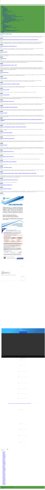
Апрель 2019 (4, 482)
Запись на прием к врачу (4, 72)
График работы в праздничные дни (6, 184)
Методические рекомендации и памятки (7, 21)
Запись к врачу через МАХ (4, 89)
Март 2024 (4, 467)
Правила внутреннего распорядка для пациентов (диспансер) (9, 15)
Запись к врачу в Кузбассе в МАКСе (6, 132)
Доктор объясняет (3, 58)
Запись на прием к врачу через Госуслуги (7, 101)
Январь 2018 (4, 484)
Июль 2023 (4, 471)
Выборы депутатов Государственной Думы (7, 138)
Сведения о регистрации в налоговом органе (7, 25)
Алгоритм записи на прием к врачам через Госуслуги (9, 179)
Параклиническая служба (5, 10)
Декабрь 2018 (4, 483)
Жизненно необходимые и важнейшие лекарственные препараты (9, 27)
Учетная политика (5, 24)
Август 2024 (4, 464)
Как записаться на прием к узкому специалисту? (8, 161)
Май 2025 (4, 459)
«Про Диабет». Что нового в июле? (6, 33)
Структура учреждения (3, 7)
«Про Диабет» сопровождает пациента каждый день (9, 107)
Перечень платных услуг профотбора (8, 17)
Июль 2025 (4, 458)
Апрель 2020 (4, 479)
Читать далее (1, 44)
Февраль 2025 (4, 461)
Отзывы (2, 32)
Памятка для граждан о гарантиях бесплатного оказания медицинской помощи (11, 30)
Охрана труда (4, 28)
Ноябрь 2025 (4, 456)
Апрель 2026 (4, 453)
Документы (2, 23)
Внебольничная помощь (5, 9)
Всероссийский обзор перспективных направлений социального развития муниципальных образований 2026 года (19, 39)
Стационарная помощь (5, 8)
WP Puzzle (3, 488)
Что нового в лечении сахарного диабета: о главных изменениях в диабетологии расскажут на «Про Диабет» (18, 173)
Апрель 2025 (4, 460)
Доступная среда (4, 11)
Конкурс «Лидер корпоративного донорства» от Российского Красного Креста (13, 126)
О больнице (2, 6)
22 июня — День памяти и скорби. (6, 167)
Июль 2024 (4, 465)
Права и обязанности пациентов (6, 29)
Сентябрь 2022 (4, 474)
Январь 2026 (4, 455)
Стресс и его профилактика (4, 94)
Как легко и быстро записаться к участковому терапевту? (10, 83)
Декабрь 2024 (4, 462)
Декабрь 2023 (4, 468)
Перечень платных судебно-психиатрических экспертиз (10, 18)
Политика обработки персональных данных (7, 26)
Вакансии (2, 31)
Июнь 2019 (4, 481)
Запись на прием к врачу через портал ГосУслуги (8, 46)
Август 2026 (4, 451)
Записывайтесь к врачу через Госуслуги (7, 156)
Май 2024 (4, 466)
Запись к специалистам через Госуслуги (7, 151)
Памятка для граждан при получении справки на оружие (9, 20)
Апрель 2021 (4, 478)
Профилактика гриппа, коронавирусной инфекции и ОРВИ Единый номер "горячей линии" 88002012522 (19, 403)
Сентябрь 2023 (4, 470)
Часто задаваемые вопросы (5, 22)
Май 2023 (4, 472)
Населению (2, 12)
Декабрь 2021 (4, 477)
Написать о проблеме (23, 332)
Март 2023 (4, 473)
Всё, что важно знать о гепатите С (6, 188)
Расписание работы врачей (5, 13)
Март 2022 (4, 476)
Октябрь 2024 (4, 463)
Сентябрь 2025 (4, 457)
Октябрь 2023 (4, 469)
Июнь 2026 (4, 452)
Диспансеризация (4, 14)
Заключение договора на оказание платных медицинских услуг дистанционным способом (13, 16)
